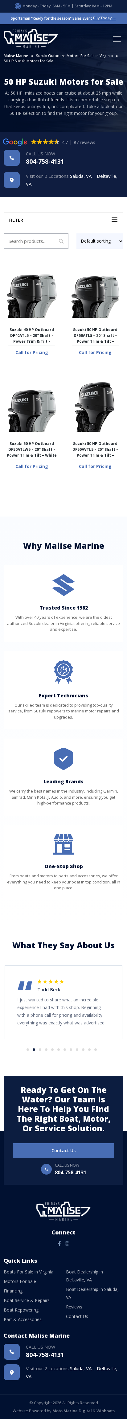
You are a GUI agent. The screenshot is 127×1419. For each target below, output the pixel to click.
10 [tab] (83, 1049)
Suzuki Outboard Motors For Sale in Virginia (74, 55)
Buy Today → (104, 18)
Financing (13, 1291)
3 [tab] (40, 1049)
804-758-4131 (45, 158)
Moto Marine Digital (72, 1410)
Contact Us (63, 1150)
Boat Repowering (21, 1310)
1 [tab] (28, 1049)
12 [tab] (95, 1049)
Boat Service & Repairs (27, 1300)
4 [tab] (46, 1049)
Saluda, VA (81, 176)
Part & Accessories (23, 1319)
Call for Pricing (31, 352)
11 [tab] (89, 1049)
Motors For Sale (20, 1281)
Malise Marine (16, 55)
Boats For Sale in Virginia (28, 1272)
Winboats (105, 1410)
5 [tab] (52, 1049)
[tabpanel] (63, 996)
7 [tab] (64, 1049)
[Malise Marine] (33, 38)
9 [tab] (77, 1049)
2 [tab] (34, 1049)
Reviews (74, 1307)
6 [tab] (58, 1049)
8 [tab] (71, 1049)
